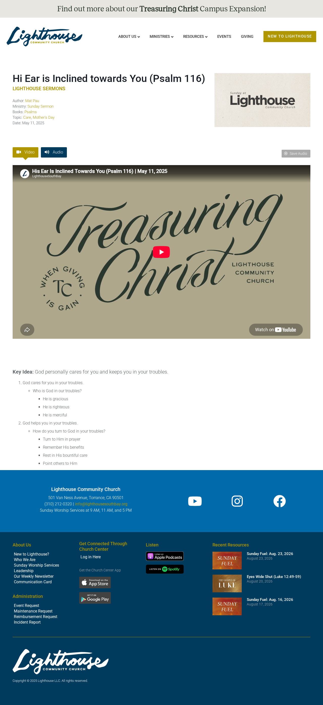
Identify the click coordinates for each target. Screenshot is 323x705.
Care (27, 117)
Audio (57, 152)
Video (29, 152)
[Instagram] (237, 501)
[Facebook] (279, 501)
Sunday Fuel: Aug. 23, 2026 (270, 553)
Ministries (160, 36)
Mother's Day (44, 117)
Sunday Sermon (40, 106)
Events (224, 36)
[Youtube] (194, 501)
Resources (193, 36)
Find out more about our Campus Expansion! (161, 9)
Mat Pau (32, 101)
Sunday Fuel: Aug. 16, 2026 (270, 599)
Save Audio (298, 153)
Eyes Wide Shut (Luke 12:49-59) (274, 576)
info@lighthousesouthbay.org (101, 504)
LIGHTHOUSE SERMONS (39, 88)
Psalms (30, 112)
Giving (247, 36)
